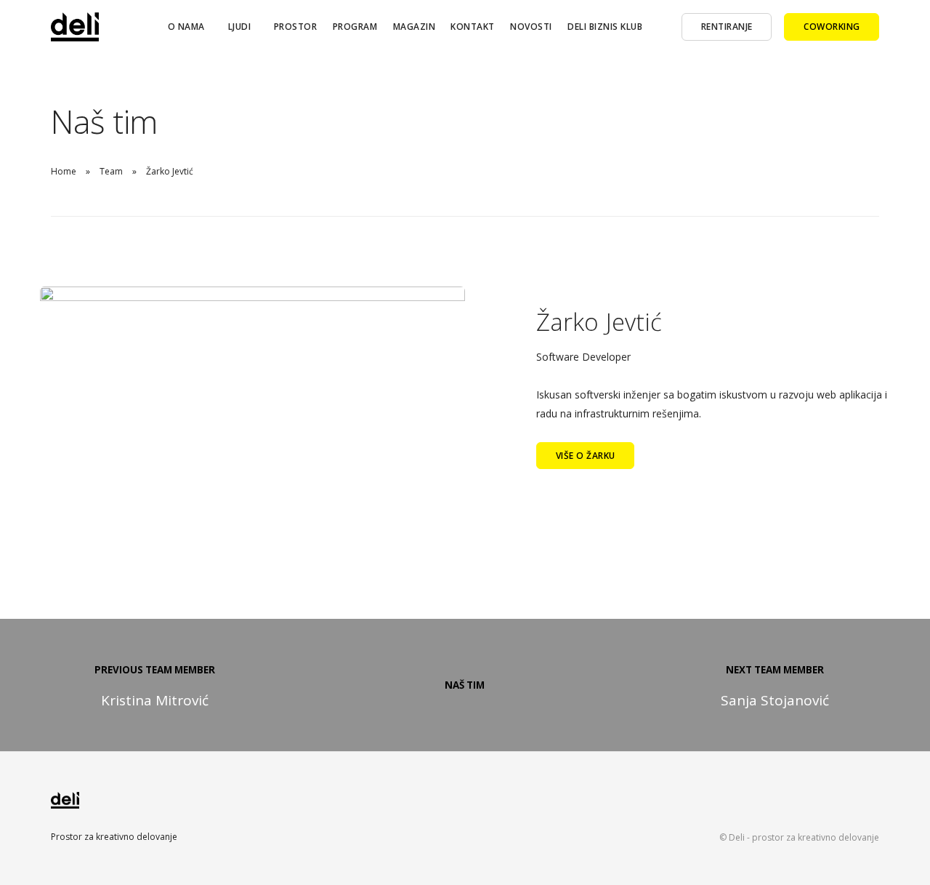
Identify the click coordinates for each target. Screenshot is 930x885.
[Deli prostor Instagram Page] (847, 805)
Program (355, 26)
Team (111, 171)
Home (63, 171)
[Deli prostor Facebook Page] (819, 805)
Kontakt (472, 26)
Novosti (531, 26)
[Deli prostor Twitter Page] (874, 805)
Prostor (296, 26)
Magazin (414, 26)
